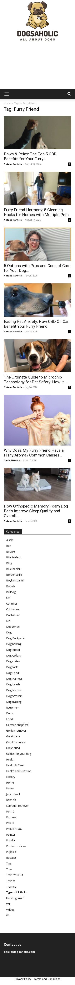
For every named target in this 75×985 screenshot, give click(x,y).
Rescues (11, 857)
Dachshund (13, 615)
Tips (8, 863)
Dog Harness (14, 678)
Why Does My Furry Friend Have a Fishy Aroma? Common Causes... (34, 452)
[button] (6, 94)
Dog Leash (13, 684)
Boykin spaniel (15, 580)
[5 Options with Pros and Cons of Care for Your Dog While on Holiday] (37, 244)
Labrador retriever (17, 805)
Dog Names (13, 690)
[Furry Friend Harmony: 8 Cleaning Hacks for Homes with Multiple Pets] (37, 188)
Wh (8, 915)
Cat (8, 598)
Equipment (12, 707)
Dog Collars (13, 655)
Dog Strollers (14, 696)
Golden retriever (16, 730)
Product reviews (16, 846)
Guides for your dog (18, 754)
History (10, 777)
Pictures (11, 817)
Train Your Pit (14, 875)
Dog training (14, 702)
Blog (9, 563)
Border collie (14, 574)
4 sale (9, 540)
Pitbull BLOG (14, 829)
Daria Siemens (12, 460)
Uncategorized (15, 898)
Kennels (11, 800)
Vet (8, 904)
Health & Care (15, 765)
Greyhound (13, 748)
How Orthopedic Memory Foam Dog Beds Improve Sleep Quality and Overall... (36, 511)
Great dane (13, 736)
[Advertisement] (37, 65)
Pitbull (10, 823)
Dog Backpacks (16, 638)
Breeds (10, 586)
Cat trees (12, 603)
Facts (9, 713)
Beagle (10, 551)
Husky (10, 788)
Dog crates (13, 661)
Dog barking (13, 644)
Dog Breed (13, 650)
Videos (10, 909)
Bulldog (11, 592)
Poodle (10, 840)
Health (10, 759)
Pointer (10, 834)
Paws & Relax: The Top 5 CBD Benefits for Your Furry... (30, 156)
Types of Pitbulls (16, 892)
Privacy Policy (23, 978)
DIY (8, 621)
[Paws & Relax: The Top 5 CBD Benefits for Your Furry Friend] (37, 132)
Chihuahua (12, 609)
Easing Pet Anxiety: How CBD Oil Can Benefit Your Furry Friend (36, 324)
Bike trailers (13, 557)
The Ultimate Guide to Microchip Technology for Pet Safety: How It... (35, 379)
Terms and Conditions (47, 978)
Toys (9, 869)
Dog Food (12, 673)
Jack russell (13, 794)
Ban (8, 546)
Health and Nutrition (18, 771)
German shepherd (17, 725)
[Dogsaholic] (37, 21)
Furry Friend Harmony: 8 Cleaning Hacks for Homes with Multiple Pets (36, 212)
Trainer (10, 881)
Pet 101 (11, 811)
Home (7, 103)
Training (11, 886)
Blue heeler (13, 569)
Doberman (13, 626)
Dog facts (12, 667)
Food (9, 719)
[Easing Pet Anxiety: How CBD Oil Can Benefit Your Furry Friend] (37, 300)
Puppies (11, 852)
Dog (9, 632)
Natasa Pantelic (13, 163)
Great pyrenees (15, 742)
